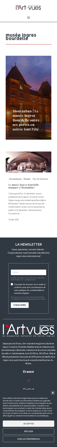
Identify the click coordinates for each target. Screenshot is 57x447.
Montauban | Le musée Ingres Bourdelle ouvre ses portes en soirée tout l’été (26, 120)
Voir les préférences (28, 439)
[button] (52, 392)
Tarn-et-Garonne (40, 179)
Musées (27, 179)
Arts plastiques (15, 179)
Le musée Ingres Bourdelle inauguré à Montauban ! (23, 186)
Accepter (28, 423)
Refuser (28, 431)
